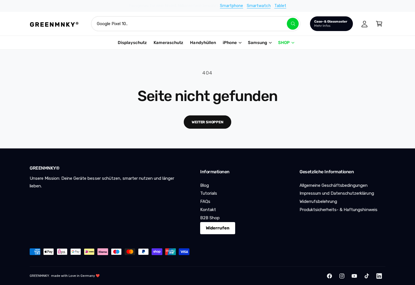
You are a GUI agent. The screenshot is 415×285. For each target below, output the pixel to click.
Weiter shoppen (207, 122)
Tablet (280, 5)
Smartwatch (258, 5)
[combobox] (195, 23)
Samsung (257, 42)
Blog (204, 185)
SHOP (284, 42)
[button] (379, 23)
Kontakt (208, 209)
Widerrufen (218, 228)
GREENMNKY (39, 276)
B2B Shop (210, 217)
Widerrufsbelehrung (318, 201)
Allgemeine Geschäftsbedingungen (334, 185)
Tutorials (208, 193)
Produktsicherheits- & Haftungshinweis (338, 209)
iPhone (230, 42)
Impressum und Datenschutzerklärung (337, 193)
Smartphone (231, 5)
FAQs (205, 201)
